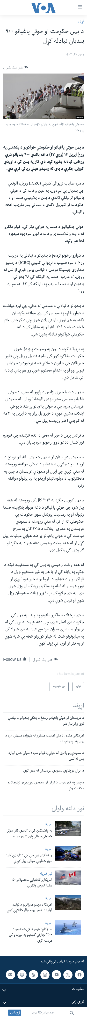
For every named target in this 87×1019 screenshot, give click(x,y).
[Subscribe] (10, 974)
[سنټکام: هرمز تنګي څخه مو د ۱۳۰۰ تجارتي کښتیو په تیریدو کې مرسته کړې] (68, 927)
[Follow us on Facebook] (79, 974)
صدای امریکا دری (43, 1013)
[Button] (15, 67)
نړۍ (81, 21)
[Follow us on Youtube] (56, 974)
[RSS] (33, 974)
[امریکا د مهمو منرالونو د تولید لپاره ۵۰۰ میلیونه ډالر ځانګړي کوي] (68, 902)
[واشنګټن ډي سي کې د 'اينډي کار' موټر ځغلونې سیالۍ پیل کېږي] (68, 853)
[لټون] (72, 1013)
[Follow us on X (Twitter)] (67, 974)
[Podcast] (22, 974)
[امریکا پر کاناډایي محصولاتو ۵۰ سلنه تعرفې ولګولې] (68, 877)
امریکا (48, 825)
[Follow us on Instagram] (45, 974)
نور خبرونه (45, 874)
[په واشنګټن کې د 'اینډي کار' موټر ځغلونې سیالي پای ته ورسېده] (68, 828)
